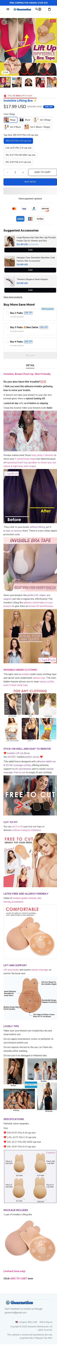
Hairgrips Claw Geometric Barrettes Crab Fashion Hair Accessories (36, 259)
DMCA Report (46, 1322)
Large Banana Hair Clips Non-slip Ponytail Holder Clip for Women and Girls (36, 239)
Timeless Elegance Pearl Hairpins (32, 279)
